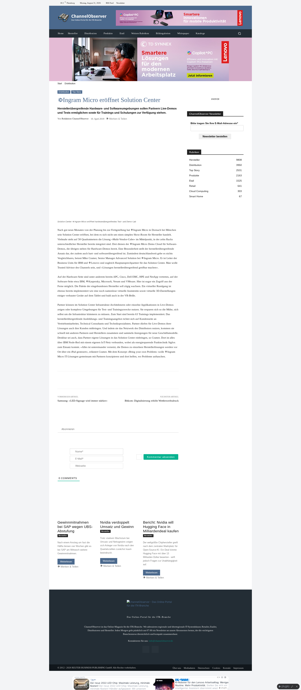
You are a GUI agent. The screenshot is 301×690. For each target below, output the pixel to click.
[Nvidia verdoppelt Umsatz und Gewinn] (118, 510)
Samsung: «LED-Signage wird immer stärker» (82, 400)
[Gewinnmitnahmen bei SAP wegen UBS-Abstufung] (75, 510)
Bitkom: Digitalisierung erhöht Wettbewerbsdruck (152, 400)
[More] (137, 129)
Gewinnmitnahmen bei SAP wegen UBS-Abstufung (75, 526)
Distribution (70, 83)
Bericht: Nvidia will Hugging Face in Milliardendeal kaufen (161, 526)
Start (59, 83)
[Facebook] (237, 3)
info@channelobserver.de (161, 641)
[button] (239, 33)
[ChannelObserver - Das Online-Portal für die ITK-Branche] (82, 17)
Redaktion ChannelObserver (75, 118)
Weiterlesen (66, 561)
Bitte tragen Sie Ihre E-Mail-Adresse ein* (214, 123)
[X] (241, 3)
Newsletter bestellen (215, 136)
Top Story (76, 92)
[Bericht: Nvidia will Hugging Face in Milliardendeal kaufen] (161, 510)
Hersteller (63, 535)
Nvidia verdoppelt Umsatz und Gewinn (117, 524)
